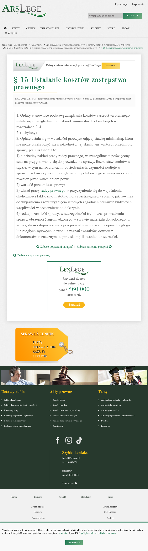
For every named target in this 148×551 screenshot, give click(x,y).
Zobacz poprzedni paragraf (56, 246)
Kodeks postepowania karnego (17, 425)
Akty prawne (36, 44)
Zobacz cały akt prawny (33, 255)
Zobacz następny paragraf (93, 246)
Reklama (38, 496)
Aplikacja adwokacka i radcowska (116, 399)
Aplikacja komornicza (111, 405)
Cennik (30, 28)
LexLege (40, 356)
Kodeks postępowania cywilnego (18, 415)
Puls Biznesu (110, 511)
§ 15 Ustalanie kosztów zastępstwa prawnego (122, 47)
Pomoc (14, 496)
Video (111, 28)
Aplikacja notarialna (110, 410)
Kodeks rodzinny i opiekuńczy (66, 410)
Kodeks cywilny (11, 410)
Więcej (12, 33)
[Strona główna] (5, 29)
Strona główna (20, 44)
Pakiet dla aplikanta (12, 399)
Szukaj (132, 15)
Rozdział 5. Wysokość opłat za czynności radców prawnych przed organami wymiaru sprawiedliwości (50, 47)
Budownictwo (38, 517)
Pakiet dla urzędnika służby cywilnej (20, 405)
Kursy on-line (49, 28)
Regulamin (86, 496)
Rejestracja (121, 4)
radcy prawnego (53, 190)
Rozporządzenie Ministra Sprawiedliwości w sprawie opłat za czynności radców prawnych (88, 44)
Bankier (110, 517)
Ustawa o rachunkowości (15, 420)
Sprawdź (74, 305)
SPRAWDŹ (110, 65)
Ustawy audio (75, 28)
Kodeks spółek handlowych (65, 415)
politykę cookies (88, 532)
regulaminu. (63, 532)
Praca (110, 496)
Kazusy (96, 28)
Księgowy (105, 425)
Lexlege (38, 511)
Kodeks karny (59, 399)
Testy (16, 28)
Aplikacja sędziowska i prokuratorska (118, 415)
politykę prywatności (107, 532)
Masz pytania (68, 483)
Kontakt (62, 496)
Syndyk (104, 420)
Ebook (126, 28)
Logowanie (138, 4)
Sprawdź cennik (37, 333)
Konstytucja (58, 425)
